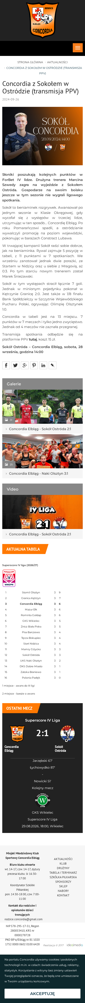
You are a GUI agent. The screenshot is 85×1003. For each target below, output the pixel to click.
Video (12, 489)
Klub (63, 863)
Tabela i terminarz (63, 873)
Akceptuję (42, 993)
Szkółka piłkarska (63, 877)
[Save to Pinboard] (52, 365)
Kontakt (63, 895)
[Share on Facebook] (6, 365)
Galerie (14, 383)
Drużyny (63, 868)
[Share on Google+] (25, 365)
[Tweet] (15, 365)
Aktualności (57, 62)
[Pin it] (34, 365)
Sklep (63, 886)
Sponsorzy (63, 882)
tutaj (33, 339)
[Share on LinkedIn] (43, 365)
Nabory (63, 891)
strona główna (30, 62)
